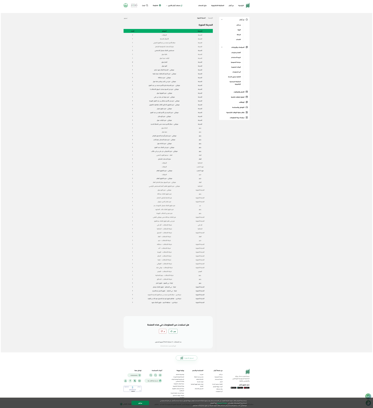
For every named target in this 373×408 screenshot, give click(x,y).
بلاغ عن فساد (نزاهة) (198, 377)
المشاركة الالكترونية (217, 5)
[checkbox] (173, 331)
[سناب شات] (125, 381)
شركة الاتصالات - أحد (164, 248)
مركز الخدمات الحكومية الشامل (164, 46)
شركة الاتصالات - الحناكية (164, 228)
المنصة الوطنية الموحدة (178, 377)
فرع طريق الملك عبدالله (164, 194)
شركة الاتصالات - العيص (164, 271)
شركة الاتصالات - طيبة (164, 259)
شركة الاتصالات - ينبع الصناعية (164, 275)
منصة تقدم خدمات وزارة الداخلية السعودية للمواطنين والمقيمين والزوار (240, 378)
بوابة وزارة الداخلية (180, 374)
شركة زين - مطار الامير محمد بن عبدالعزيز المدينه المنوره (164, 294)
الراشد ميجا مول (164, 58)
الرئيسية (241, 5)
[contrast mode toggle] (160, 375)
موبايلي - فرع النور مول (164, 190)
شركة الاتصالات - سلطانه (164, 244)
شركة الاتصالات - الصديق (164, 232)
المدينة (200, 35)
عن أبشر (231, 5)
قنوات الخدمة (200, 381)
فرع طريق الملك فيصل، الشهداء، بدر (164, 205)
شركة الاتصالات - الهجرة (164, 252)
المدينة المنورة (200, 190)
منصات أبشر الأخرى (174, 5)
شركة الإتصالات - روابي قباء (164, 267)
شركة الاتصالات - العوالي (164, 263)
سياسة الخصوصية (219, 377)
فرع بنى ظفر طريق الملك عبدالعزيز (164, 221)
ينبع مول (164, 132)
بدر (200, 205)
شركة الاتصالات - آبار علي (164, 225)
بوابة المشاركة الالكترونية (178, 386)
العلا (200, 155)
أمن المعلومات (219, 391)
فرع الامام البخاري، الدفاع (164, 197)
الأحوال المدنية (164, 39)
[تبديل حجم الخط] (155, 375)
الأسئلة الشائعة (199, 379)
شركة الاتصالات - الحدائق (164, 279)
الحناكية (200, 163)
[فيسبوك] (130, 381)
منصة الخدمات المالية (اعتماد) (177, 393)
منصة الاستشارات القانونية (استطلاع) (178, 389)
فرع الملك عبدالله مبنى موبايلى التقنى (164, 217)
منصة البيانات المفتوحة (179, 384)
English (155, 5)
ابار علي (200, 225)
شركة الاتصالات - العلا (164, 236)
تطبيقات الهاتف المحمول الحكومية (178, 396)
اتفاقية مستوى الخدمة (217, 384)
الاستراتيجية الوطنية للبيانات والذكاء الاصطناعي (177, 380)
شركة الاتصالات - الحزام (164, 256)
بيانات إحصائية (219, 389)
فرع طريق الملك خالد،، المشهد (164, 209)
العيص (200, 271)
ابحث (143, 5)
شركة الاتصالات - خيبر (164, 240)
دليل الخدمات (202, 5)
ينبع (200, 128)
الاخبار (221, 381)
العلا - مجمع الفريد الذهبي (164, 155)
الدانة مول (164, 128)
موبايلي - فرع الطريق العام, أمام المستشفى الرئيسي (164, 186)
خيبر (200, 174)
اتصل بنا (201, 374)
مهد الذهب (200, 166)
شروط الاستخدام (219, 379)
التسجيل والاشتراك (199, 388)
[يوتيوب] (139, 381)
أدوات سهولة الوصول (218, 386)
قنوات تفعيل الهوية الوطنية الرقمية (197, 385)
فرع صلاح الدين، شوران (164, 201)
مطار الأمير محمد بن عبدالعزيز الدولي (164, 42)
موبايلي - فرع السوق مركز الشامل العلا (164, 182)
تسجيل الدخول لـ (188, 357)
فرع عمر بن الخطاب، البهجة (164, 213)
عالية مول (164, 54)
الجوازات (164, 35)
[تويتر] (135, 381)
